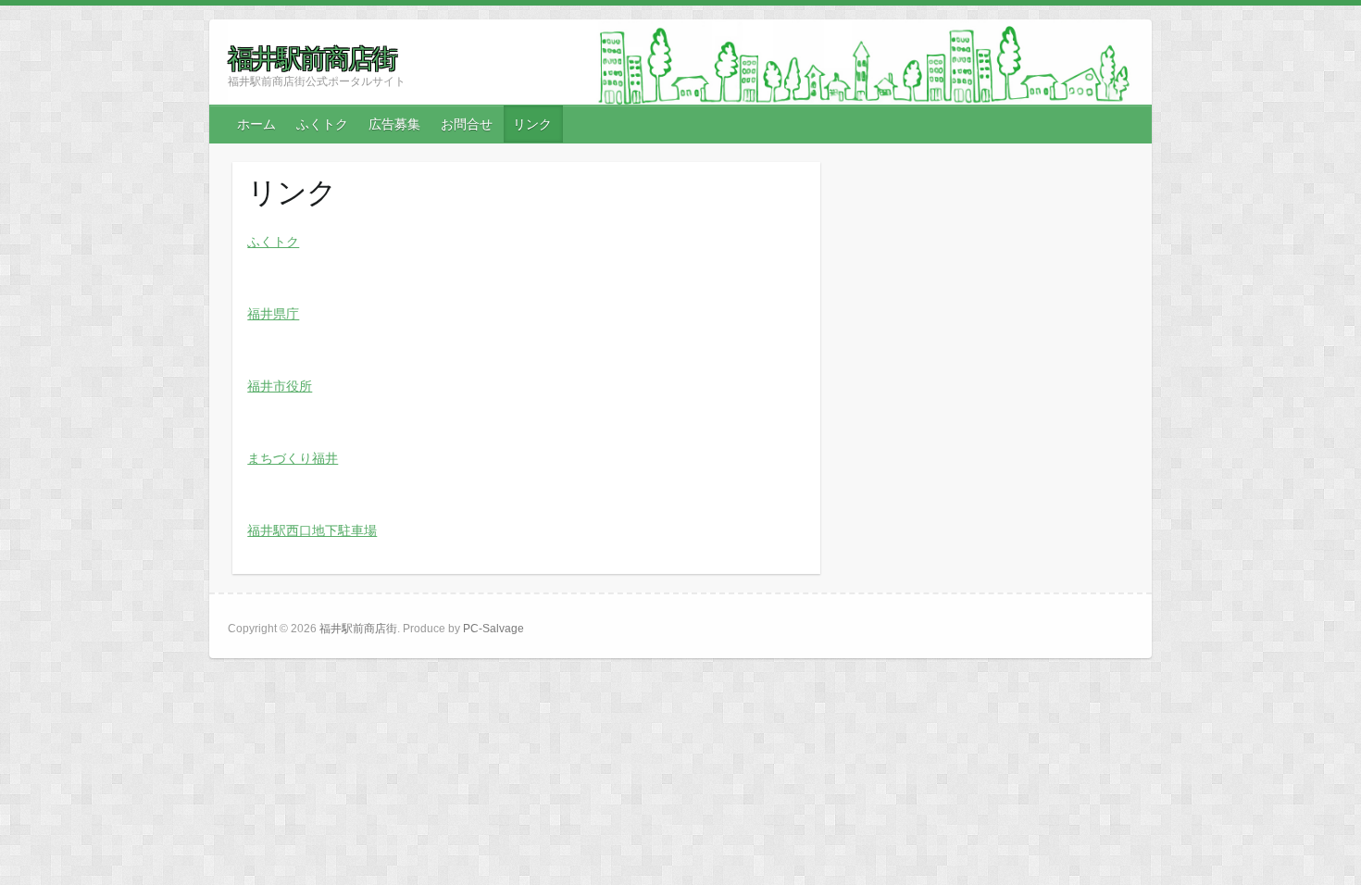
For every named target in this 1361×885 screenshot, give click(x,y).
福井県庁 (273, 313)
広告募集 (394, 124)
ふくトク (322, 124)
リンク (532, 124)
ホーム (256, 124)
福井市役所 (279, 386)
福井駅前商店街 (312, 58)
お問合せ (467, 124)
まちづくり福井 (292, 458)
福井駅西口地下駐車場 (312, 530)
